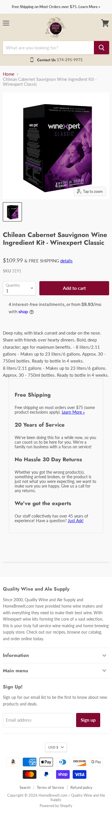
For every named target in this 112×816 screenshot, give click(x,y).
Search (25, 787)
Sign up (88, 719)
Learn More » (73, 412)
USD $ (53, 747)
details (66, 260)
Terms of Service (50, 787)
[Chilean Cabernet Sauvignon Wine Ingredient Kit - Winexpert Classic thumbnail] (12, 212)
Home (8, 74)
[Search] (101, 47)
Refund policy (81, 787)
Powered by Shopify (56, 805)
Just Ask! (76, 520)
